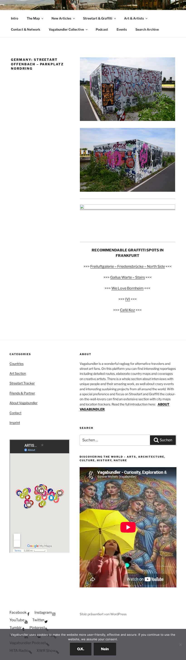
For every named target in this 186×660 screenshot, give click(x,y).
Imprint (15, 422)
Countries (17, 364)
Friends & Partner (22, 393)
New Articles (61, 18)
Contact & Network (25, 29)
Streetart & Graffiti (97, 18)
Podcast (102, 29)
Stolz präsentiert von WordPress (103, 614)
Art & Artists (134, 18)
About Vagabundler (23, 403)
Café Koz (127, 310)
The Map (33, 18)
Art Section (18, 373)
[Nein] (180, 644)
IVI (127, 299)
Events (122, 29)
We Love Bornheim (127, 288)
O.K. (80, 649)
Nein (105, 649)
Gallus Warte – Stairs (127, 277)
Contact (15, 413)
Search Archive (147, 29)
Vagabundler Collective (66, 29)
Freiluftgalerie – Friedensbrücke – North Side (127, 266)
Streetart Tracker (22, 383)
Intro (14, 18)
